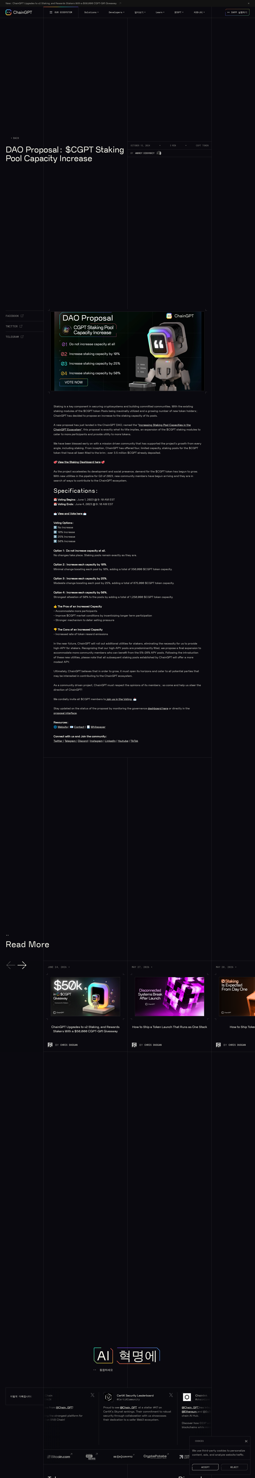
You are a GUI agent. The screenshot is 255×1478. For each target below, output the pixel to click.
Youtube (123, 741)
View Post (74, 1418)
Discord (83, 741)
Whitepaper (98, 727)
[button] (60, 12)
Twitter (58, 741)
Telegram (70, 741)
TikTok (134, 741)
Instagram (96, 741)
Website (63, 727)
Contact (79, 727)
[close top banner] (248, 3)
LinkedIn (110, 741)
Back (16, 138)
